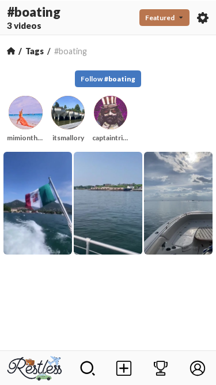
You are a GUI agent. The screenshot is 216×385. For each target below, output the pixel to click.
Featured (160, 17)
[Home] (11, 51)
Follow (108, 78)
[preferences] (202, 18)
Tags (34, 51)
